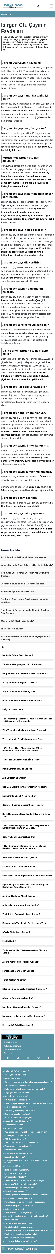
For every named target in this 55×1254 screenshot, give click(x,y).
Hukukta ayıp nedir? (13, 1078)
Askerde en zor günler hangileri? (18, 1198)
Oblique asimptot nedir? (14, 1209)
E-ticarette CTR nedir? (14, 1166)
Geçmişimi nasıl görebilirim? (16, 1093)
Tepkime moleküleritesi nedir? (17, 1146)
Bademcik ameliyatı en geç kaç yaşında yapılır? (24, 1089)
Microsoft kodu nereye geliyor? (18, 1118)
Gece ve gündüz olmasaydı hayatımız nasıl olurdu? (26, 1195)
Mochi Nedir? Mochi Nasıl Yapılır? (17, 621)
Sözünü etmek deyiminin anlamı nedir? (21, 1143)
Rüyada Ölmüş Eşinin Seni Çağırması (20, 1188)
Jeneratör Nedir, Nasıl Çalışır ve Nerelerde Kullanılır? (27, 565)
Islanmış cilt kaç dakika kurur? (17, 1135)
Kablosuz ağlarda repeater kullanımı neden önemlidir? (28, 1103)
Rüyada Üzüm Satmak (13, 1150)
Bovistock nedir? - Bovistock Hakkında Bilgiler (24, 1180)
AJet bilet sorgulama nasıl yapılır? (19, 1086)
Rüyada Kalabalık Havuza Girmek (18, 1227)
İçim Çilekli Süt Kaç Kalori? (16, 1173)
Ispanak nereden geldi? (14, 1157)
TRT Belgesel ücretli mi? (15, 1139)
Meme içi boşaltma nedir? (15, 1191)
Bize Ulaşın (8, 1053)
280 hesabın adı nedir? (14, 1125)
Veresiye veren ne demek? (15, 1075)
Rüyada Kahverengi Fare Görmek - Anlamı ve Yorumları (28, 1230)
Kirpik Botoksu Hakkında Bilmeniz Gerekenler (23, 557)
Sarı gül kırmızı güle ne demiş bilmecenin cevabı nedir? (28, 1082)
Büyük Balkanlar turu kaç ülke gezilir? (20, 1213)
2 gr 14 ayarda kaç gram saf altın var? (20, 1241)
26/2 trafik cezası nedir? (15, 1107)
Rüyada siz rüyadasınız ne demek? (19, 1205)
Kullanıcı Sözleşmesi (12, 1046)
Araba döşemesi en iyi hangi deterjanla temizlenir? (26, 1216)
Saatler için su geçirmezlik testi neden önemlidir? (25, 1132)
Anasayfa (6, 14)
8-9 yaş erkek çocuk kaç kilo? (17, 1100)
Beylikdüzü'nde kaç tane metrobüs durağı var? (24, 1202)
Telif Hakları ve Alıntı (12, 1049)
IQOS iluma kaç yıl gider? (15, 1177)
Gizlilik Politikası (10, 1042)
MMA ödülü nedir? (12, 1220)
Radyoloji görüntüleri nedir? (16, 1071)
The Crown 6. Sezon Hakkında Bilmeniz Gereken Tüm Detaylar (25, 612)
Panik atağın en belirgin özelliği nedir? (20, 1234)
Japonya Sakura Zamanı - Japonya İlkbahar (22, 583)
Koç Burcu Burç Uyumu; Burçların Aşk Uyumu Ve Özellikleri (25, 574)
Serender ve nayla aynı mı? (16, 1096)
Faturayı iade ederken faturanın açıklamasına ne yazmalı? (25, 1161)
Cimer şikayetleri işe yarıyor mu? (18, 1153)
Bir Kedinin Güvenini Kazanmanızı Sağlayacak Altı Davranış (25, 638)
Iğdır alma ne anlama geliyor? (17, 1114)
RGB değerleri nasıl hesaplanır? (18, 1223)
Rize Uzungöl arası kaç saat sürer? (19, 1110)
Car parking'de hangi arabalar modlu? (20, 1184)
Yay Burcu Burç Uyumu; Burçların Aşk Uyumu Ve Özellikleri (25, 601)
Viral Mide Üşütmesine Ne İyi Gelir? (18, 591)
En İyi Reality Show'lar (12, 628)
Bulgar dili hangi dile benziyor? (17, 1121)
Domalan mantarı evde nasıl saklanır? (20, 1238)
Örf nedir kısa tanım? (13, 1128)
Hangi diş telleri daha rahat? (16, 1170)
